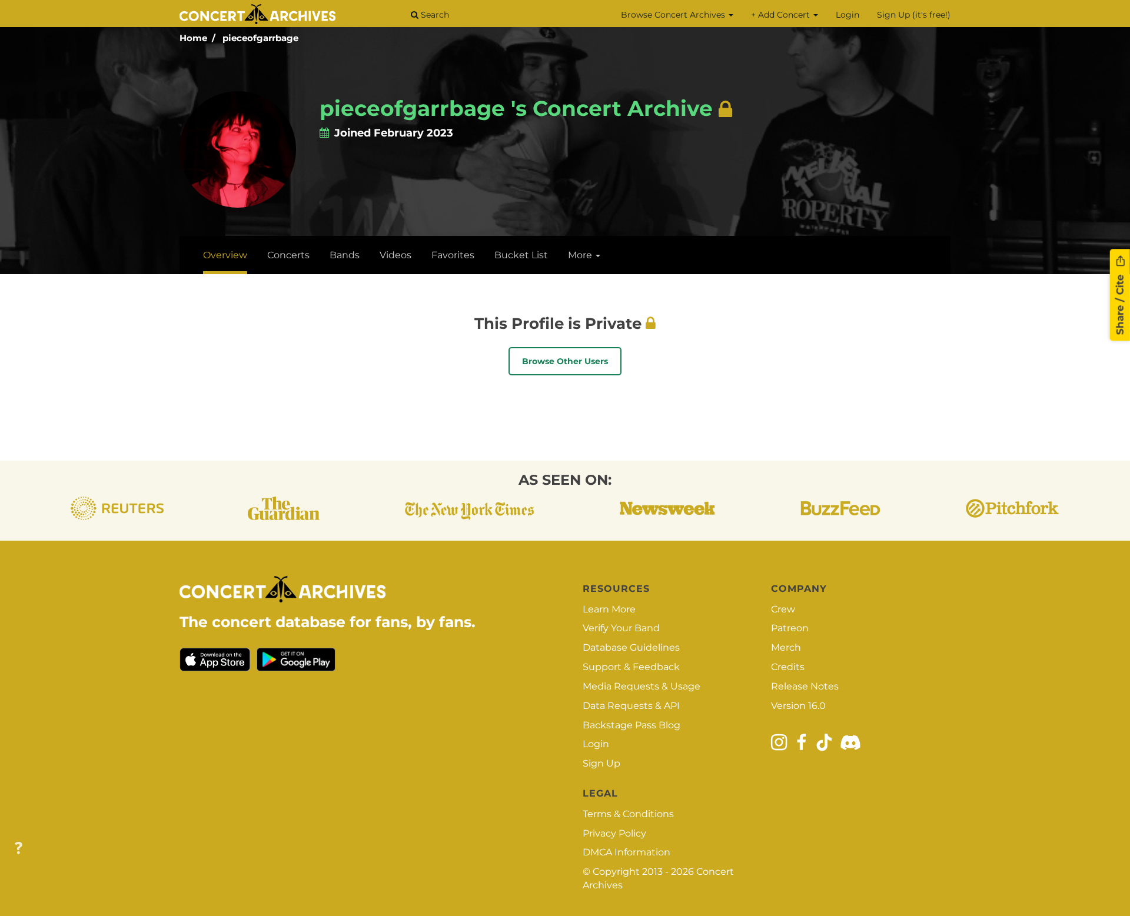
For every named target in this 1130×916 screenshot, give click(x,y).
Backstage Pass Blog (631, 725)
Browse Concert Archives (674, 14)
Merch (786, 647)
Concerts (288, 255)
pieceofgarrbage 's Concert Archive (516, 108)
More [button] (581, 255)
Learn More (609, 609)
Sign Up (601, 763)
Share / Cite (1120, 303)
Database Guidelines (631, 647)
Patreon (790, 628)
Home (193, 38)
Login (847, 14)
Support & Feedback (631, 666)
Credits (788, 666)
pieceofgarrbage (260, 38)
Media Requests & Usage (641, 686)
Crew (783, 609)
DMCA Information (626, 852)
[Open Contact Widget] (18, 848)
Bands (345, 255)
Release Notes (805, 686)
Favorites (452, 255)
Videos (395, 255)
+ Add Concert (781, 14)
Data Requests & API (631, 705)
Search (433, 14)
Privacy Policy (614, 833)
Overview (225, 255)
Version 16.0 (798, 705)
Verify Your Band (621, 628)
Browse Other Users (565, 361)
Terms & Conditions (628, 814)
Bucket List (521, 255)
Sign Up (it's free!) (913, 14)
